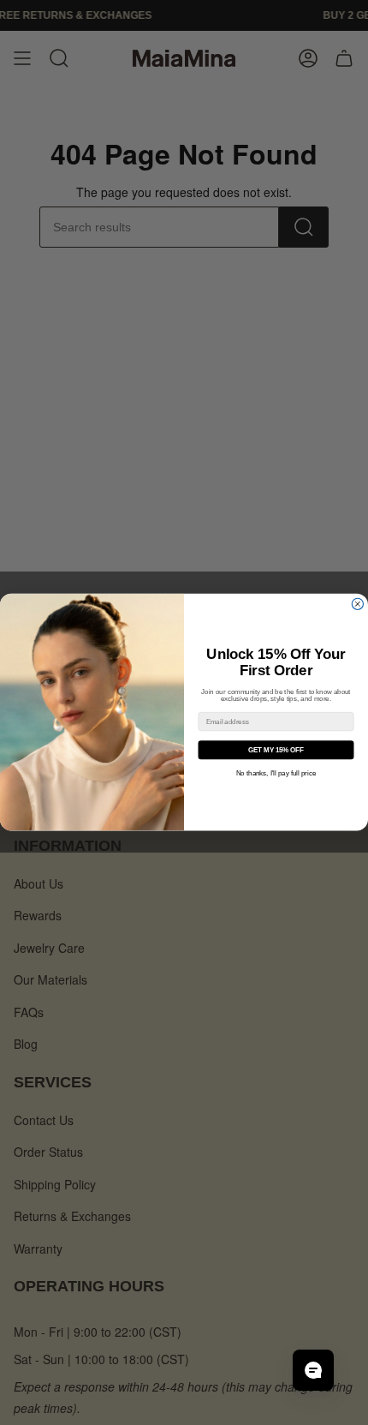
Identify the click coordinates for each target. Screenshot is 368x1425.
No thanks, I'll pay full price (276, 774)
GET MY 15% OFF (276, 750)
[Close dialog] (357, 604)
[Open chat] (313, 1370)
